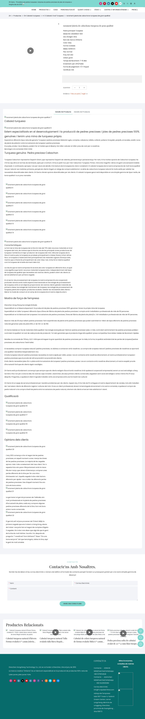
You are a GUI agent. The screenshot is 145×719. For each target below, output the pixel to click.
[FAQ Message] (141, 644)
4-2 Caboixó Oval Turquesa (53, 16)
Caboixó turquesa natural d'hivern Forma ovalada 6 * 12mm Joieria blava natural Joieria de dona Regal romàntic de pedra (21, 640)
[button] (137, 10)
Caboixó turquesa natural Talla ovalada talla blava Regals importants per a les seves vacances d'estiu (55, 640)
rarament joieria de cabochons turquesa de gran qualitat (88, 16)
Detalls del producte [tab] (63, 112)
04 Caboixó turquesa (32, 16)
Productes (17, 16)
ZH (10, 16)
